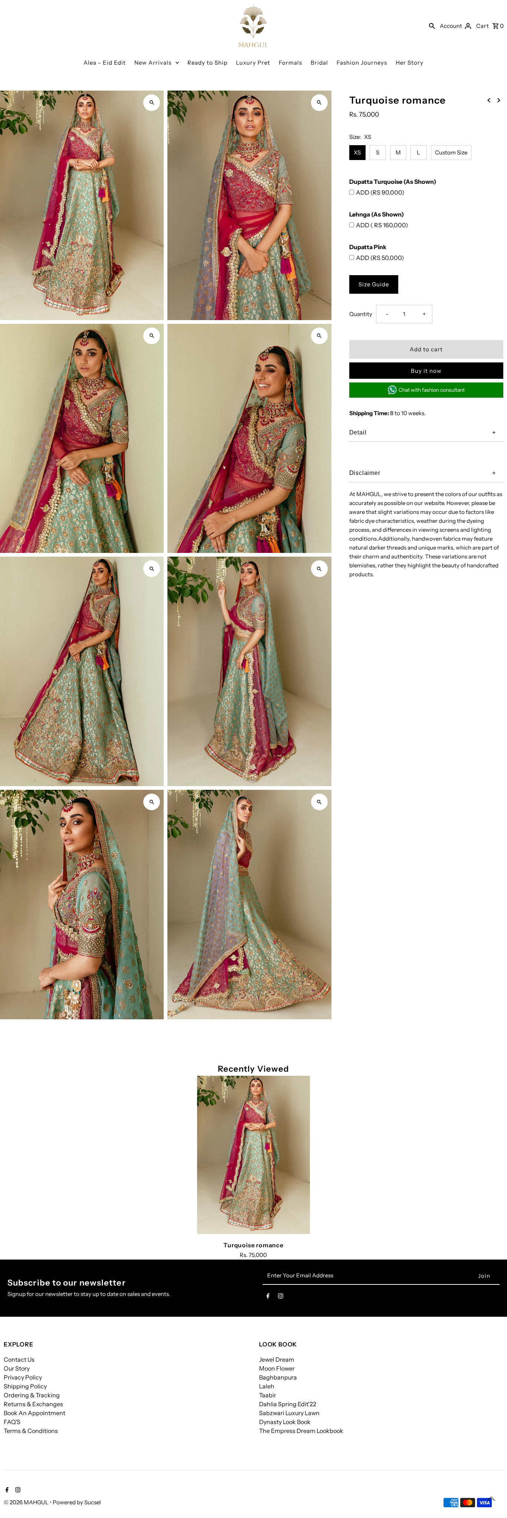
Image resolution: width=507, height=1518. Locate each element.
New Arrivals (152, 62)
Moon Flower (277, 1368)
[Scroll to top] (491, 1498)
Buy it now (426, 370)
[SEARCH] (432, 25)
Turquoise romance (253, 1245)
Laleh (266, 1386)
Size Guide (374, 284)
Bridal (319, 62)
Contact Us (19, 1359)
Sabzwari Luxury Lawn (289, 1413)
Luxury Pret (253, 62)
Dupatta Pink (367, 247)
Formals (290, 62)
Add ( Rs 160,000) (382, 225)
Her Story (409, 62)
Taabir (267, 1395)
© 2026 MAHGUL (27, 1502)
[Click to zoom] (151, 102)
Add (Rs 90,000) (380, 192)
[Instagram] (280, 1297)
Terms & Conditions (31, 1430)
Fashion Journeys (362, 62)
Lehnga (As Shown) (376, 214)
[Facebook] (267, 1297)
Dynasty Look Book (285, 1422)
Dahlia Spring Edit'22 (287, 1404)
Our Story (17, 1368)
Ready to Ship (207, 62)
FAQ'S (12, 1422)
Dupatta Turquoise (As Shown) (392, 181)
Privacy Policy (23, 1377)
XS (357, 152)
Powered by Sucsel (77, 1502)
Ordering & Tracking (32, 1395)
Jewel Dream (276, 1359)
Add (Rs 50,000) (380, 257)
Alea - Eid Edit (105, 62)
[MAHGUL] (253, 25)
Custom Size (451, 152)
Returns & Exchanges (33, 1404)
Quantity (360, 313)
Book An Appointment (34, 1413)
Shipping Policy (25, 1386)
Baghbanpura (278, 1377)
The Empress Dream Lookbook (301, 1430)
